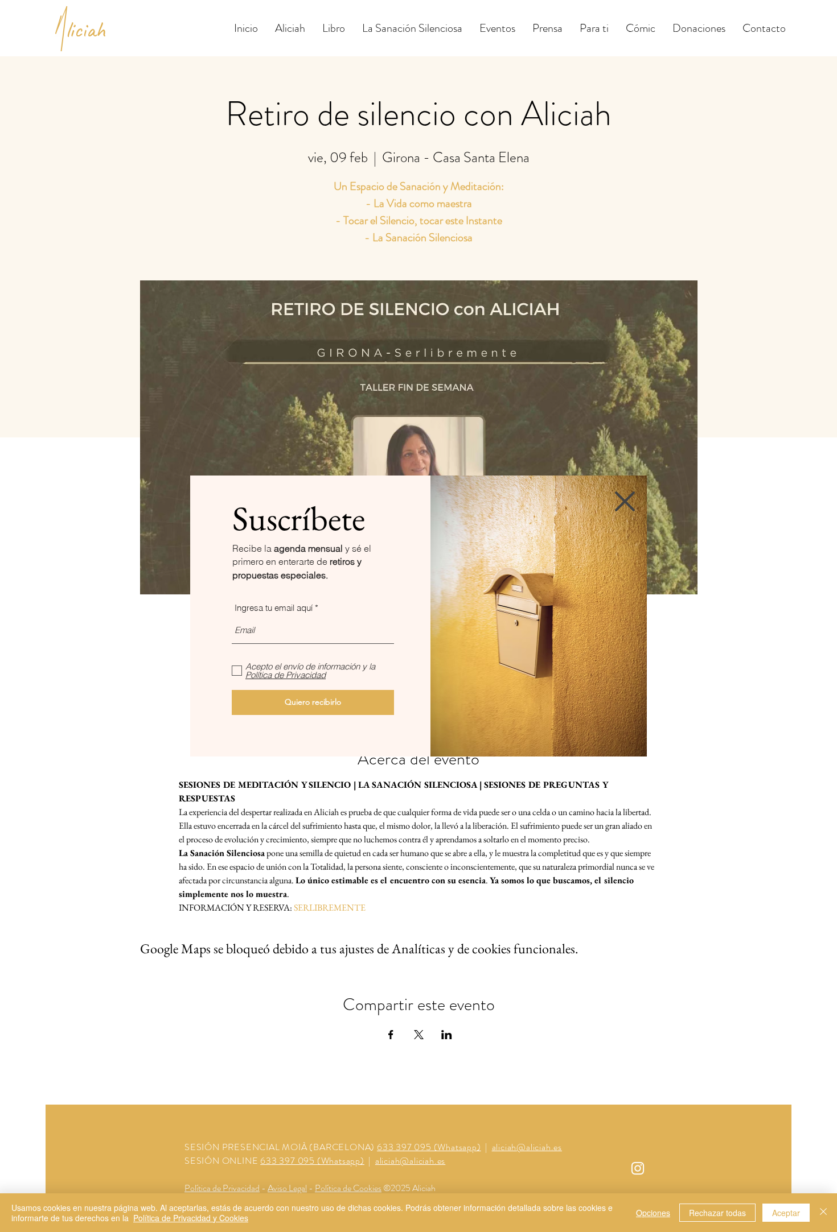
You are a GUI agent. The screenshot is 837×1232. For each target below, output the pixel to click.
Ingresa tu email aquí (274, 607)
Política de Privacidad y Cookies (190, 1217)
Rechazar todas (717, 1212)
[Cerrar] (823, 1212)
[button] (625, 501)
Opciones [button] (653, 1212)
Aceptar (786, 1212)
